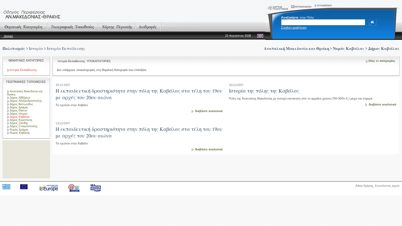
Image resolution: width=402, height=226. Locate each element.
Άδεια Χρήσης (364, 185)
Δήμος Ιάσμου (19, 113)
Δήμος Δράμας (19, 107)
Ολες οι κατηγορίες (381, 60)
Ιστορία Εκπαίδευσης (66, 48)
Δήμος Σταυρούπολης (23, 126)
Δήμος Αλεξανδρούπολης (26, 100)
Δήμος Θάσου (18, 110)
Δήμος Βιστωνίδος (21, 104)
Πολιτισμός (14, 48)
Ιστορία (36, 48)
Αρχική (8, 36)
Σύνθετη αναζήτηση (294, 27)
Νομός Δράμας (19, 129)
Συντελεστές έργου (387, 185)
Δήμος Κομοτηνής (21, 119)
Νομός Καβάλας (20, 132)
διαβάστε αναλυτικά (209, 111)
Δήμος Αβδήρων (20, 97)
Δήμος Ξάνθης (19, 123)
